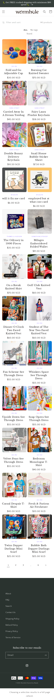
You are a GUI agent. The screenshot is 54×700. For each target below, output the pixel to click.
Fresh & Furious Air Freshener (39, 505)
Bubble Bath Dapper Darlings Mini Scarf (38, 549)
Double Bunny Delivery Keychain (13, 157)
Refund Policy (12, 625)
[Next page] (46, 565)
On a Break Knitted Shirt (13, 287)
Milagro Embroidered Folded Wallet (39, 243)
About (8, 594)
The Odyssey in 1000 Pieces (13, 242)
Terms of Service (13, 637)
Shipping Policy (12, 619)
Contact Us (11, 612)
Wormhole (24, 683)
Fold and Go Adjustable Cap (13, 72)
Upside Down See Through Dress (13, 419)
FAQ (7, 600)
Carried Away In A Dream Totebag (13, 113)
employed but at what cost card (38, 200)
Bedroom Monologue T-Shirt (39, 462)
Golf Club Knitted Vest (38, 287)
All (26, 30)
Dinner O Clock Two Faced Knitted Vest (13, 330)
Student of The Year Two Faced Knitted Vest (39, 330)
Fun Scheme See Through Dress (13, 373)
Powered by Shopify (32, 683)
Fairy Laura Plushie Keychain (39, 113)
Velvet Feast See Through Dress (13, 460)
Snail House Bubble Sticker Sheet (38, 157)
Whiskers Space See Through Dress (39, 375)
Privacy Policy (12, 631)
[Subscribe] (45, 655)
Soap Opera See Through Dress (39, 419)
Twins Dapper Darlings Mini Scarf (13, 549)
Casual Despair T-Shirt (13, 505)
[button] (3, 12)
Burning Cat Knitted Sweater (39, 72)
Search (9, 606)
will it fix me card (13, 198)
